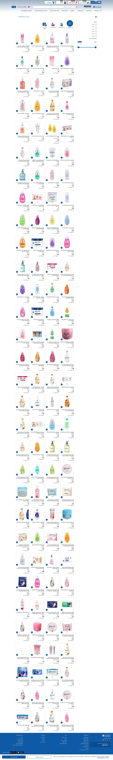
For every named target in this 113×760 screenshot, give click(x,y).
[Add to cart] (62, 43)
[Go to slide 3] (51, 202)
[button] (112, 755)
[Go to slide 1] (52, 65)
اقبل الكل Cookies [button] (13, 757)
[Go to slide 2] (67, 316)
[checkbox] (96, 24)
